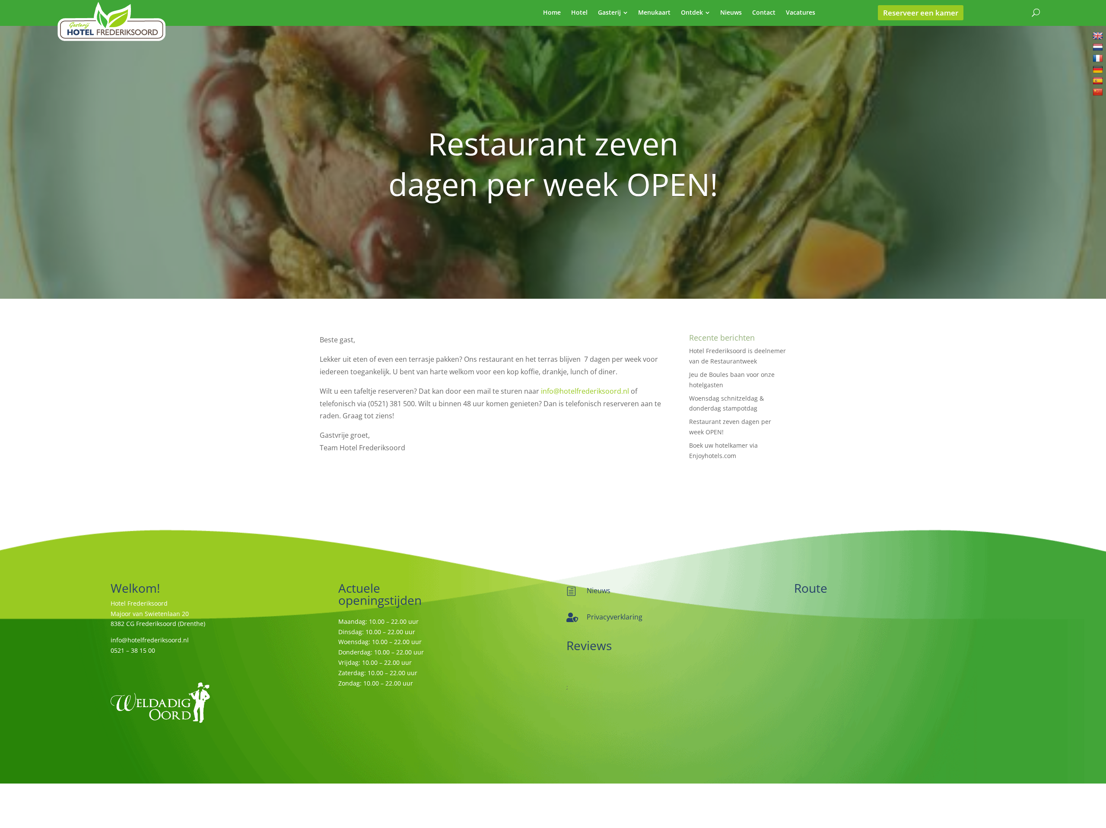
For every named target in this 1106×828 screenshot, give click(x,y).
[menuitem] (552, 12)
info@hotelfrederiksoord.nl (585, 391)
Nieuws (598, 590)
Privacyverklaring (614, 617)
